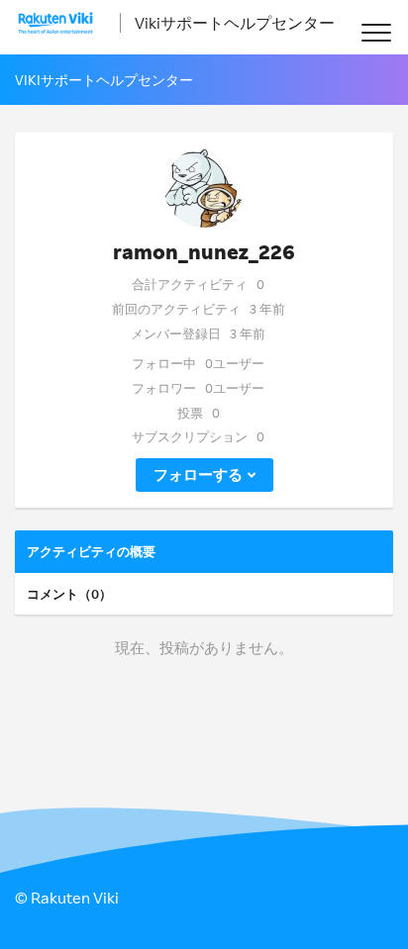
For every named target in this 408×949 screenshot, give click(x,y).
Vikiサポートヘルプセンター (235, 23)
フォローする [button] (198, 474)
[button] (376, 32)
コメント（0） (69, 594)
